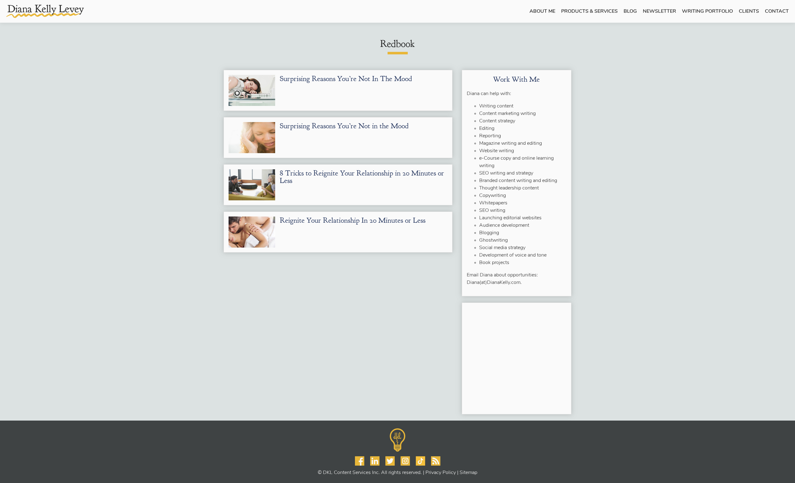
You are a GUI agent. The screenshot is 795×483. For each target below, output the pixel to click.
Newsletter (659, 11)
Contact (777, 11)
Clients (749, 11)
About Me (542, 11)
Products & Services (589, 11)
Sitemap (468, 472)
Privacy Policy (440, 472)
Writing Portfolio (707, 11)
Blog (630, 11)
